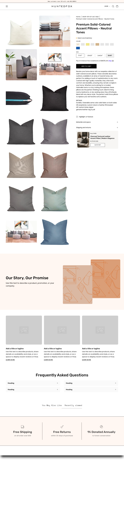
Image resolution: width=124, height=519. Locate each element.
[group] (62, 1)
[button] (113, 6)
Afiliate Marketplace (37, 485)
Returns (32, 492)
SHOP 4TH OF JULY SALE (90, 17)
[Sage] (112, 44)
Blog (31, 478)
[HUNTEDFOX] (62, 6)
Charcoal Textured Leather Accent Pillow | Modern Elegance (102, 137)
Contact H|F (34, 505)
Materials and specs (83, 122)
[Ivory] (78, 44)
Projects (32, 482)
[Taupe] (102, 44)
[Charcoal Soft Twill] (92, 44)
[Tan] (97, 44)
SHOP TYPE (10, 472)
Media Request (35, 489)
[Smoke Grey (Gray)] (107, 44)
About (31, 472)
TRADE (8, 488)
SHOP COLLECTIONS (13, 475)
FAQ (30, 475)
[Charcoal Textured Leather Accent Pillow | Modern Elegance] (83, 139)
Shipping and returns (83, 127)
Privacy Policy (34, 502)
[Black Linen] (83, 44)
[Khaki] (88, 44)
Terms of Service (36, 495)
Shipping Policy (35, 499)
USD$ (106, 6)
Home (78, 17)
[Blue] (78, 48)
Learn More (10, 360)
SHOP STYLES (11, 478)
